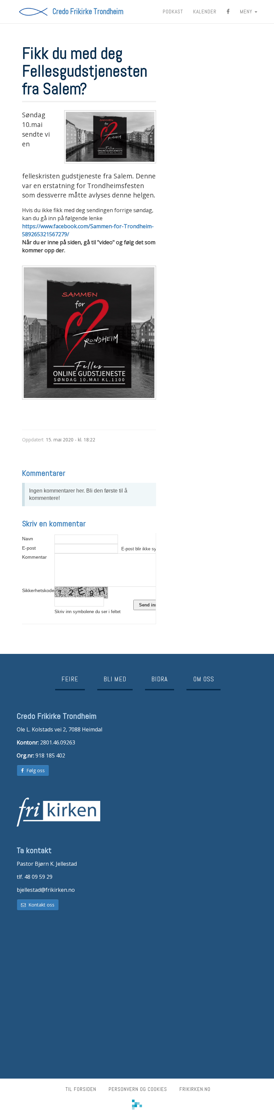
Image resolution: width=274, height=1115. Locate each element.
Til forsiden (80, 1089)
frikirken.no (195, 1089)
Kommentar (34, 557)
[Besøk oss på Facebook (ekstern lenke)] (228, 11)
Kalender (205, 11)
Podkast (173, 11)
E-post (29, 548)
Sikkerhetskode (38, 590)
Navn (27, 538)
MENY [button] (247, 11)
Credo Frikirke (87, 11)
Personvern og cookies (138, 1089)
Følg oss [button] (34, 770)
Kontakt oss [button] (40, 904)
